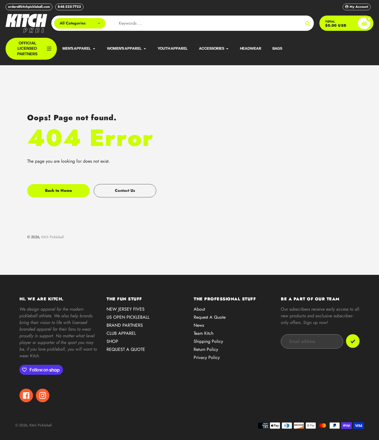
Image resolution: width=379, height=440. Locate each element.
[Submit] (353, 341)
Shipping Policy (208, 341)
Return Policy (206, 349)
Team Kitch (203, 333)
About (199, 309)
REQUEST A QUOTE (126, 349)
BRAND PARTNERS (125, 325)
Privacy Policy (207, 357)
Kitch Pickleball (52, 237)
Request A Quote (210, 317)
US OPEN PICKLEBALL (128, 317)
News (199, 325)
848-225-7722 (69, 6)
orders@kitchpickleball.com (29, 6)
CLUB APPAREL (121, 333)
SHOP (112, 341)
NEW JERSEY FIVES (126, 309)
